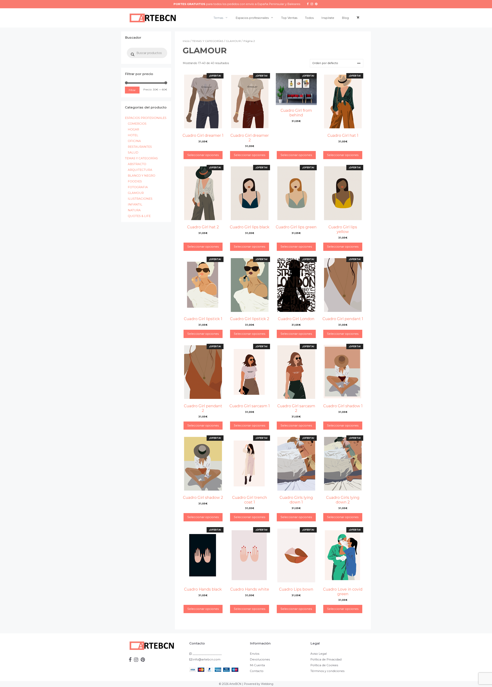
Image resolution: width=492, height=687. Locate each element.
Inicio (186, 41)
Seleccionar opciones (203, 155)
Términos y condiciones (327, 671)
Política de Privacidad (326, 659)
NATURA (134, 210)
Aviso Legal (318, 653)
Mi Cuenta (257, 665)
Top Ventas (289, 18)
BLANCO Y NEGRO (141, 175)
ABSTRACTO (137, 164)
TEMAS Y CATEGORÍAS (207, 41)
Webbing (267, 684)
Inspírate (327, 18)
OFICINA (134, 141)
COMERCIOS (137, 123)
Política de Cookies (324, 665)
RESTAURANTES (140, 147)
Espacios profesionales (252, 18)
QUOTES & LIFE (139, 216)
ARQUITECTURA (140, 170)
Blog (345, 18)
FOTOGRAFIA (138, 187)
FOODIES (135, 181)
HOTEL (133, 135)
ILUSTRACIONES (140, 198)
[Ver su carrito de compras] (358, 18)
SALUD (133, 152)
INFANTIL (135, 204)
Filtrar (132, 90)
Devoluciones (260, 659)
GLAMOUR (233, 41)
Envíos (254, 653)
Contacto (256, 671)
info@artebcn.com (206, 659)
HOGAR (133, 129)
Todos (309, 18)
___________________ (207, 653)
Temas (218, 18)
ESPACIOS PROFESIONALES (145, 118)
